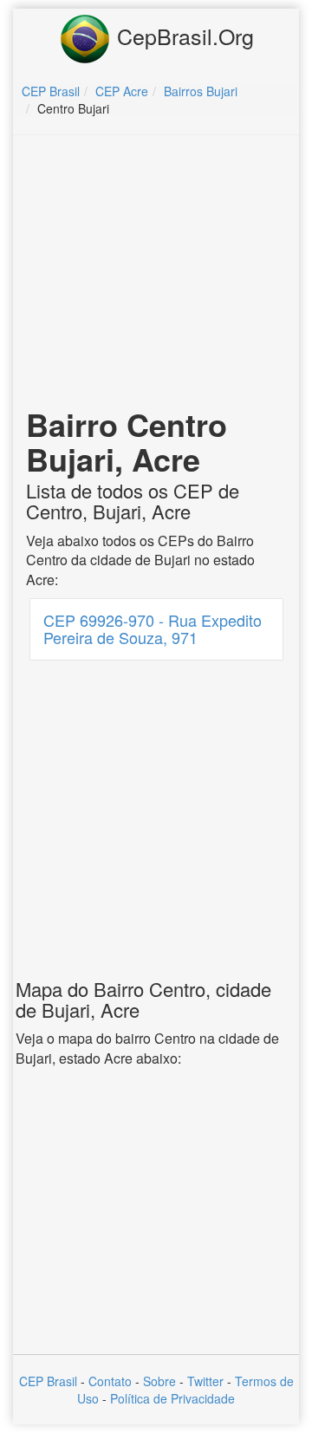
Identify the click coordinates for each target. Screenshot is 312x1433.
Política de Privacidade (172, 1398)
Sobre (159, 1381)
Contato (110, 1381)
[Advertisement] (158, 274)
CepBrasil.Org (182, 35)
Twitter (205, 1381)
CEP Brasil (48, 1381)
